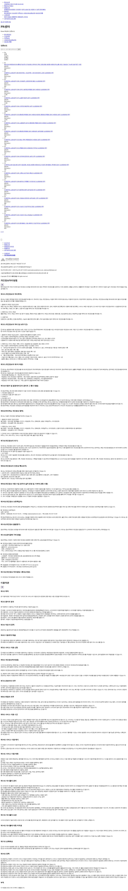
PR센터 (6, 11)
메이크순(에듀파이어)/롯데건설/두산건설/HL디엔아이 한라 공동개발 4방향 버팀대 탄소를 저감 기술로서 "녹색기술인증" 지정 (42, 64)
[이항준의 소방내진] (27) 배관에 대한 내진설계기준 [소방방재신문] (24, 190)
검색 (19, 49)
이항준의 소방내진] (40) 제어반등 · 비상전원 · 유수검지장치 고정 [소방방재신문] (29, 73)
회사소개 (7, 2)
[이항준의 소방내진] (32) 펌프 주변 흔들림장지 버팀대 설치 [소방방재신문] (27, 139)
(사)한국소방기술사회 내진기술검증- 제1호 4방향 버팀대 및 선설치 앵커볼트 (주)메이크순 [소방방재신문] (36, 165)
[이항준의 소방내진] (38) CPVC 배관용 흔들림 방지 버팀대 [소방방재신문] (27, 89)
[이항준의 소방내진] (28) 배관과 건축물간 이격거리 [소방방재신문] (24, 181)
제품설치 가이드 (23, 17)
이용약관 (7, 253)
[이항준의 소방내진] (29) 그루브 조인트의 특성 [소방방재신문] (23, 173)
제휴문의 (14, 17)
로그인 (3, 22)
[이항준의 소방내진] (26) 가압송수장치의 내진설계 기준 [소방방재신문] (26, 198)
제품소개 (7, 7)
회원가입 (8, 22)
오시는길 (20, 4)
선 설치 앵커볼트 (40, 9)
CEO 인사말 (14, 4)
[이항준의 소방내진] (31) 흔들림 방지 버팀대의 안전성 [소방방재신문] (25, 148)
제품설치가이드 (9, 246)
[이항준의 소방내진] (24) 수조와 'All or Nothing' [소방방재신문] (23, 215)
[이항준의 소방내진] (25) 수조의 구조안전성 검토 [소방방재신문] (24, 206)
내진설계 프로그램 (10, 18)
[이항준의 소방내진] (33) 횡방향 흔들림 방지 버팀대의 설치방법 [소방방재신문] (28, 131)
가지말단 (18, 9)
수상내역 (14, 13)
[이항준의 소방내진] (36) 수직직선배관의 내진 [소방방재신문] (23, 106)
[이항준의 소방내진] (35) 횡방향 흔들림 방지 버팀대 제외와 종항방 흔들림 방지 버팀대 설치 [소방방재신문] (37, 114)
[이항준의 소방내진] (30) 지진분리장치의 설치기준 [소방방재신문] (24, 156)
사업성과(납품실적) (29, 13)
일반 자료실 (7, 17)
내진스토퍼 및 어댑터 (28, 9)
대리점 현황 (39, 13)
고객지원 (7, 15)
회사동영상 (7, 13)
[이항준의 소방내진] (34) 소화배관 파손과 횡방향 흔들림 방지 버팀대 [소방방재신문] (30, 123)
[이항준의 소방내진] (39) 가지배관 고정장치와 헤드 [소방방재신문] (24, 81)
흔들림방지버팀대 (9, 9)
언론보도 (20, 13)
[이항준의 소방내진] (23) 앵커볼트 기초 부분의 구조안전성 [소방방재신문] (27, 223)
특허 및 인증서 (8, 6)
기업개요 (7, 4)
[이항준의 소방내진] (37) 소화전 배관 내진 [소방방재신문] (22, 98)
